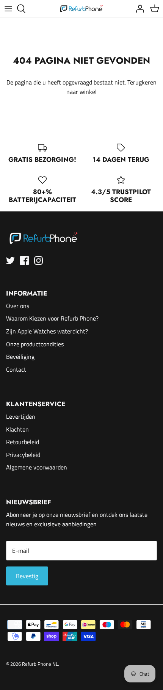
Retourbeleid (22, 441)
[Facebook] (24, 260)
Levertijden (20, 416)
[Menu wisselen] (8, 8)
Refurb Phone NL (40, 664)
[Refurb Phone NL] (81, 8)
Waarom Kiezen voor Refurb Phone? (52, 318)
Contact (16, 369)
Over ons (17, 305)
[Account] (138, 8)
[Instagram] (38, 260)
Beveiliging (20, 356)
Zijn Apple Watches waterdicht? (47, 331)
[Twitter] (10, 260)
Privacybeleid (23, 454)
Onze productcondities (35, 344)
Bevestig (27, 575)
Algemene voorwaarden (36, 467)
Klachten (17, 429)
